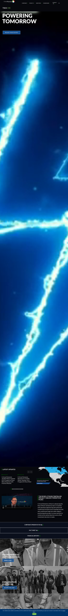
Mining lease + (8, 560)
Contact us (55, 3)
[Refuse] (66, 612)
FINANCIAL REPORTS (33, 536)
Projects (31, 3)
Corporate (24, 3)
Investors (38, 3)
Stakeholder (46, 3)
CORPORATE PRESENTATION (32, 525)
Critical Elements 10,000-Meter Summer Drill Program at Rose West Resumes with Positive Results (8, 480)
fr (59, 3)
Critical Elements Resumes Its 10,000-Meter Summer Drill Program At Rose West (24, 479)
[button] (31, 472)
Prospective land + (9, 587)
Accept (34, 614)
